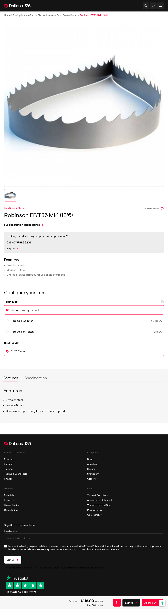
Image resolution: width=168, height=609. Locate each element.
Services (8, 463)
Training (8, 468)
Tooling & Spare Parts (24, 15)
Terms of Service (88, 567)
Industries (9, 500)
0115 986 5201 (22, 242)
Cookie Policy (94, 514)
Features (10, 378)
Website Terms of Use (98, 505)
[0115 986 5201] (117, 603)
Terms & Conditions (97, 495)
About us (92, 463)
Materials (9, 495)
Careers (91, 478)
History (91, 468)
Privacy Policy (94, 509)
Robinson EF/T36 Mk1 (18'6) (94, 15)
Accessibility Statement (99, 500)
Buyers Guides (11, 505)
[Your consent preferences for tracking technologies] (162, 603)
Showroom (93, 473)
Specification (36, 378)
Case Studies (11, 509)
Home (7, 15)
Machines (9, 459)
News (90, 459)
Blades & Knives (46, 15)
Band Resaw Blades (67, 15)
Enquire (11, 248)
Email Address (11, 531)
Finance (8, 478)
